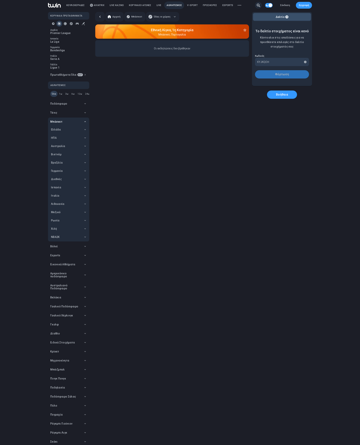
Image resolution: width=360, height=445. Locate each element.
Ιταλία (55, 195)
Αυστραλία (58, 146)
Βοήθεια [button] (282, 94)
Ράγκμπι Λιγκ (58, 432)
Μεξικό (56, 212)
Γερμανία (57, 170)
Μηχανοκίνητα (59, 360)
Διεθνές (56, 179)
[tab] (53, 24)
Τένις (53, 112)
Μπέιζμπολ (57, 369)
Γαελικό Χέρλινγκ (61, 315)
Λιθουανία (57, 203)
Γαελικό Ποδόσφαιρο (64, 306)
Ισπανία (56, 187)
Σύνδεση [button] (285, 5)
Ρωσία (55, 220)
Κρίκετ (54, 351)
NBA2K (55, 236)
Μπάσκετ (56, 121)
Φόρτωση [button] (282, 74)
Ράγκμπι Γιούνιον (61, 423)
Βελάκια (55, 297)
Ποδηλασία (57, 387)
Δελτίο (282, 16)
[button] (258, 5)
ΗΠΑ (54, 137)
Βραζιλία (57, 162)
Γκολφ (54, 324)
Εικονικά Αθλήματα (62, 264)
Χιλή (54, 228)
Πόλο (53, 405)
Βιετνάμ (56, 154)
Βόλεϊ (54, 246)
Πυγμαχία (56, 414)
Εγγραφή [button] (304, 5)
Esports (55, 255)
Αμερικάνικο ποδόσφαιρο (58, 275)
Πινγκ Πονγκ (58, 378)
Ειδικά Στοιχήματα (62, 342)
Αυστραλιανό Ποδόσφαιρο (59, 287)
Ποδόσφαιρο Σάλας (63, 396)
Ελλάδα (56, 129)
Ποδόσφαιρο (58, 103)
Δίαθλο (55, 333)
